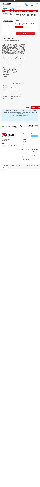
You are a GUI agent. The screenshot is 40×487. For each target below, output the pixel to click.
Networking (15, 6)
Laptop (34, 155)
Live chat (16, 0)
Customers (31, 6)
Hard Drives (9, 6)
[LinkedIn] (17, 146)
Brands (20, 6)
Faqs (23, 144)
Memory (34, 154)
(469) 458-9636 (6, 0)
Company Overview (25, 141)
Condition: (16, 20)
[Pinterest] (11, 146)
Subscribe (35, 136)
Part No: (16, 19)
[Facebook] (6, 146)
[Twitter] (3, 146)
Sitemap (23, 147)
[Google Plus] (9, 146)
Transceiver (34, 158)
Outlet (22, 152)
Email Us (12, 0)
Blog (22, 160)
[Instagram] (14, 146)
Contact (5, 9)
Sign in (32, 3)
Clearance (25, 6)
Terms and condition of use (25, 159)
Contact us (23, 145)
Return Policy (23, 156)
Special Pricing (11, 9)
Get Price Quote (19, 27)
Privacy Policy (23, 155)
